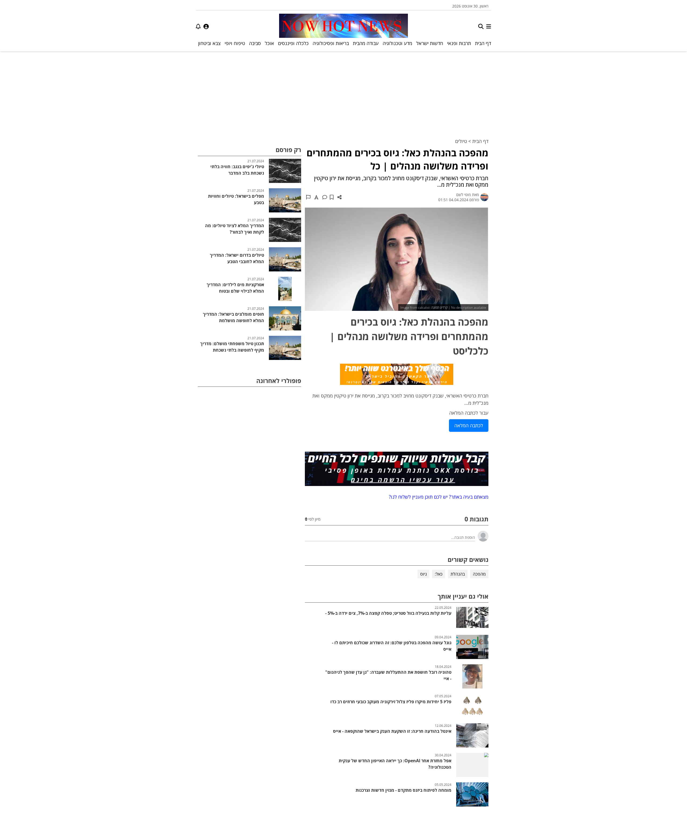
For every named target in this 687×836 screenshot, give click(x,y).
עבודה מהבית (366, 43)
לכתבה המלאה (468, 425)
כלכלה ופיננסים (293, 43)
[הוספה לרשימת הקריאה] (332, 197)
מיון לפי (313, 519)
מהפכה (479, 574)
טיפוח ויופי (235, 43)
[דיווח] (308, 197)
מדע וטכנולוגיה (397, 43)
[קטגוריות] (488, 26)
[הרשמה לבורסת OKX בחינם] (396, 470)
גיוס (423, 574)
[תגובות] (324, 197)
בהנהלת (458, 574)
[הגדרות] (206, 26)
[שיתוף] (339, 197)
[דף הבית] (343, 26)
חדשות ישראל (429, 43)
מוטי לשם (463, 194)
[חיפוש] (481, 26)
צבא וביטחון (209, 43)
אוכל (269, 43)
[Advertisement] (343, 91)
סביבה (255, 43)
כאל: (439, 574)
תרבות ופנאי (459, 43)
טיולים (461, 141)
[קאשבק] (396, 375)
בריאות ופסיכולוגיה (331, 43)
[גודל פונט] (316, 197)
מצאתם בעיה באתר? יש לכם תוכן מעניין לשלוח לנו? (437, 497)
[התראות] (198, 26)
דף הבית (483, 43)
